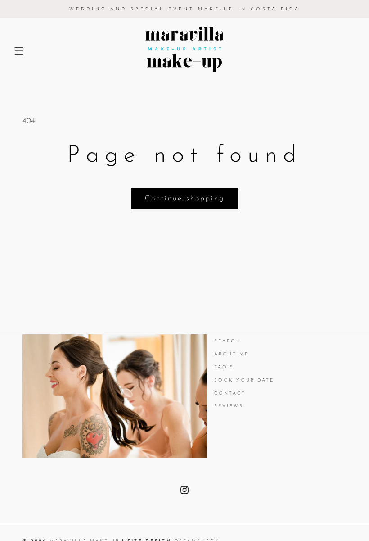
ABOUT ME (231, 354)
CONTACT (230, 393)
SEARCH (227, 342)
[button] (19, 51)
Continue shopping (185, 198)
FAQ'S (224, 367)
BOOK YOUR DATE (244, 380)
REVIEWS (228, 406)
